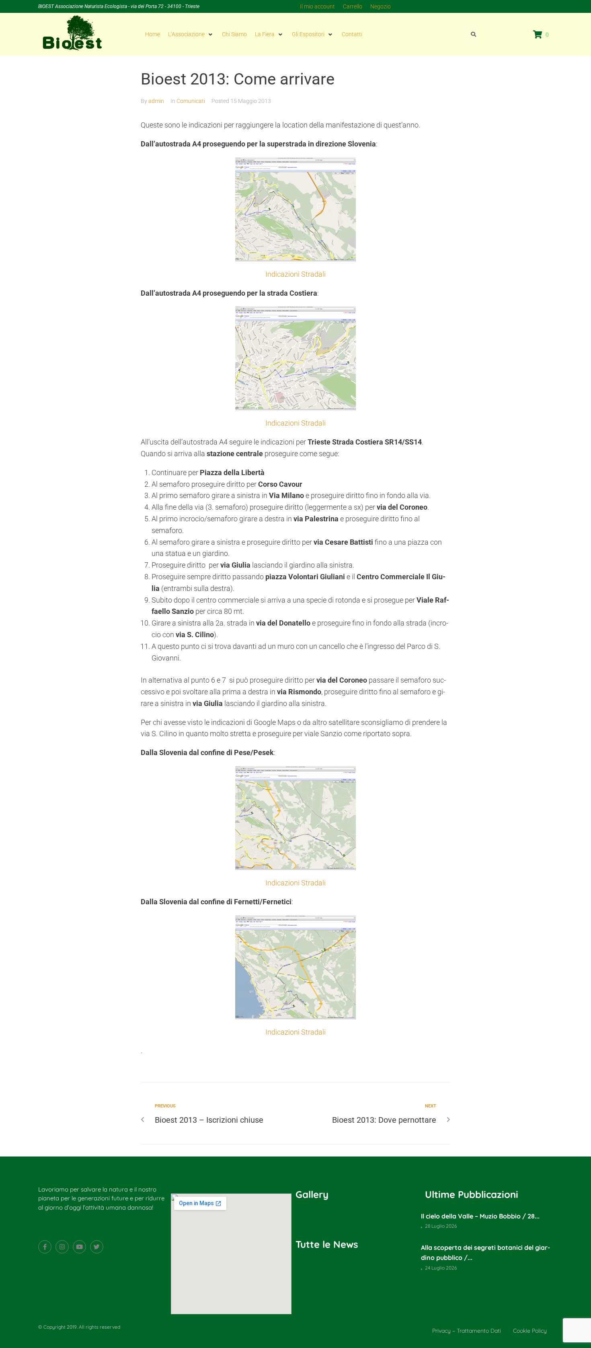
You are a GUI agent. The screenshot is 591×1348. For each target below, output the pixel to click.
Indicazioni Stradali (295, 274)
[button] (191, 34)
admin (156, 101)
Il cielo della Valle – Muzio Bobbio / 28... (480, 1216)
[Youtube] (79, 1246)
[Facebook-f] (44, 1246)
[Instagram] (62, 1246)
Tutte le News (327, 1244)
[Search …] (471, 34)
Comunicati (190, 101)
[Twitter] (96, 1246)
